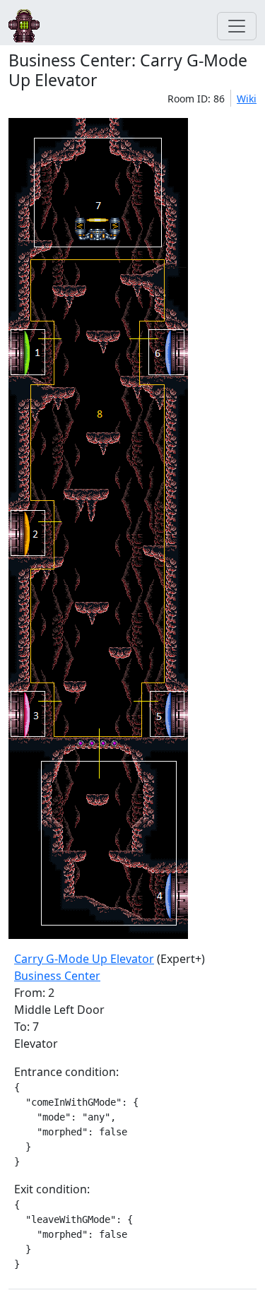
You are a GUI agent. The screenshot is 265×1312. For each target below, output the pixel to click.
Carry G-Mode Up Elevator (84, 959)
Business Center (57, 975)
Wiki (247, 98)
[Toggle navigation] (237, 26)
